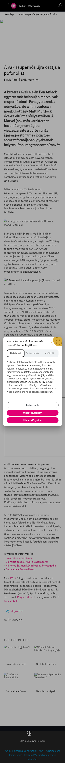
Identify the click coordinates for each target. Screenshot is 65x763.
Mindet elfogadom (32, 420)
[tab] (15, 353)
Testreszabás (32, 405)
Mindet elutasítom (32, 412)
